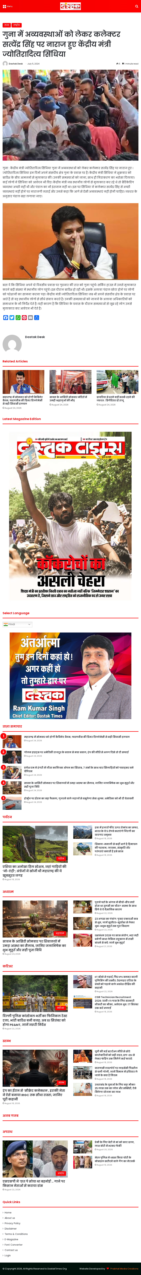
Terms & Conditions (16, 1234)
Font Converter (14, 1244)
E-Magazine (11, 1239)
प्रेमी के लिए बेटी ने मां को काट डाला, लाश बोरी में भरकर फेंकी (114, 1144)
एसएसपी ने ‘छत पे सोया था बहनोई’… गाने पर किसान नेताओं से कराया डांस (34, 1183)
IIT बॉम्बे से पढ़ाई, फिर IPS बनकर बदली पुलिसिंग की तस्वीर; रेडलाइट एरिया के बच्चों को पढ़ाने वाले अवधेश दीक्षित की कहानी (116, 982)
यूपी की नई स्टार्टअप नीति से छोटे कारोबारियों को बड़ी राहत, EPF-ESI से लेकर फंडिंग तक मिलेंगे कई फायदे (115, 1055)
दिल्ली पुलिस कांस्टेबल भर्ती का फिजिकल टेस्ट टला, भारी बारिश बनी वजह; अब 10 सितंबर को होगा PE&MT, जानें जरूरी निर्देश (35, 1020)
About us (10, 1218)
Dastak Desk (16, 63)
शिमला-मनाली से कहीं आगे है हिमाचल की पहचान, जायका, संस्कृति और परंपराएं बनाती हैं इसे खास (116, 847)
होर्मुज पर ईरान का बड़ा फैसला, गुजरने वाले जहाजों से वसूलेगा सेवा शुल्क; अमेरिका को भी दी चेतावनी (79, 798)
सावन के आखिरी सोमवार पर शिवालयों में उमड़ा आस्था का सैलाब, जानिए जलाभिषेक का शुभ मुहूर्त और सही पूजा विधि (34, 945)
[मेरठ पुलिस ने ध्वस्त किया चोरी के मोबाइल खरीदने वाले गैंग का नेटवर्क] (82, 1162)
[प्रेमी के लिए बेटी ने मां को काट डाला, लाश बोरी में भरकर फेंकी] (82, 1146)
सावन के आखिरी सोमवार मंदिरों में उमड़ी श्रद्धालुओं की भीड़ (68, 398)
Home (8, 1212)
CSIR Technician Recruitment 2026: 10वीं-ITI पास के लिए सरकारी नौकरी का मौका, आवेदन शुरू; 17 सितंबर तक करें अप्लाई (116, 1002)
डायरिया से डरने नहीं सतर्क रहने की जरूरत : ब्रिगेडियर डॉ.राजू (116, 398)
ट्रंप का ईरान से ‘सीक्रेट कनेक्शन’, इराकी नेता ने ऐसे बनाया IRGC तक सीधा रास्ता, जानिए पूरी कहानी (34, 1094)
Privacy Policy (12, 1223)
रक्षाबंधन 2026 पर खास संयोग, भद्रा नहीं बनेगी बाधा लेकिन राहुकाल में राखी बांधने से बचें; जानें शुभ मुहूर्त (116, 939)
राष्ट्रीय (16, 25)
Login (8, 1255)
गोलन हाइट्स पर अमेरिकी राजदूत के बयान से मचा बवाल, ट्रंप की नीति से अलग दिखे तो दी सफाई (76, 752)
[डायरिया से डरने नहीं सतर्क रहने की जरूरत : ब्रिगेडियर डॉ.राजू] (117, 382)
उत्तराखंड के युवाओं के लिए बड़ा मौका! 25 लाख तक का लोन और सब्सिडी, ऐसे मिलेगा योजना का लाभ (115, 1088)
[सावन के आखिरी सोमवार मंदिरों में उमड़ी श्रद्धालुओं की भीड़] (70, 382)
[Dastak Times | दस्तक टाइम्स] (70, 6)
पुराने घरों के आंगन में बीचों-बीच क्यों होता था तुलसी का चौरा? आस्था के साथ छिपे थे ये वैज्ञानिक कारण (116, 905)
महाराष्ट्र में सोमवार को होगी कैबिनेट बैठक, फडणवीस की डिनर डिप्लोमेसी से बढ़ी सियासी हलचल (23, 400)
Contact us (11, 1250)
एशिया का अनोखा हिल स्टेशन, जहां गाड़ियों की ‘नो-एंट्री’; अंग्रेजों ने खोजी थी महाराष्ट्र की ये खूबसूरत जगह (34, 871)
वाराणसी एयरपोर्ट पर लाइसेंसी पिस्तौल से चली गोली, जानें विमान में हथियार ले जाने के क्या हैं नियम (116, 1071)
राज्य (6, 25)
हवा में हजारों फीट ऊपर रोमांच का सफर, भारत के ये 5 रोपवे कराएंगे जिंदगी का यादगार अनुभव (116, 831)
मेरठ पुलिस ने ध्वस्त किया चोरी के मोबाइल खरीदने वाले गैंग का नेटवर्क (115, 1159)
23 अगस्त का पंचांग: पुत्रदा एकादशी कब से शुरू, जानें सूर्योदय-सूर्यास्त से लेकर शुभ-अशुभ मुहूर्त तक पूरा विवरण (116, 922)
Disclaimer (11, 1228)
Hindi (11, 624)
